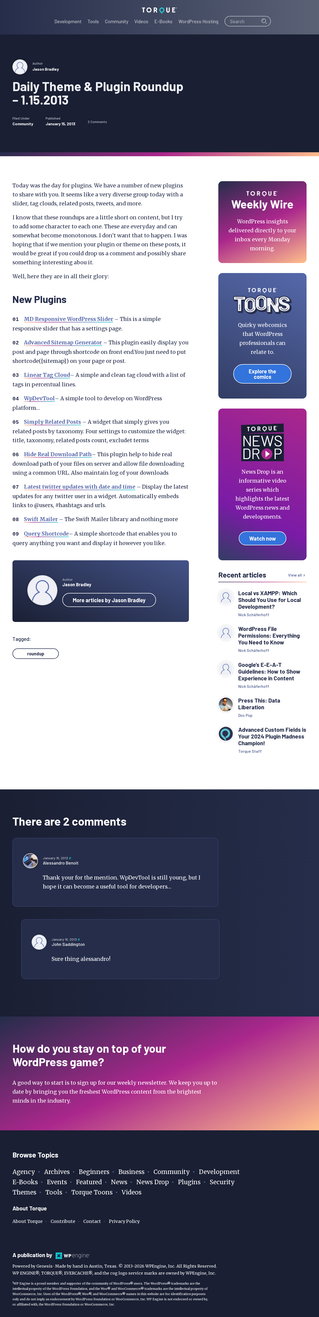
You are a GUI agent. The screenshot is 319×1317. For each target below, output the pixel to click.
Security (222, 1182)
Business (131, 1172)
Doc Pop (245, 715)
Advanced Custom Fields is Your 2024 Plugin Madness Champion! (272, 736)
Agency (23, 1172)
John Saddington (68, 944)
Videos (132, 1192)
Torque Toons (92, 1192)
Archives (57, 1172)
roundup (35, 653)
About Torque (27, 1221)
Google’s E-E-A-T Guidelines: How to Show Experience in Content (269, 671)
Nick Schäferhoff (253, 614)
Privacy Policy (124, 1221)
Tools (53, 1192)
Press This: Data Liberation (259, 704)
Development (219, 1172)
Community (22, 123)
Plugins (189, 1182)
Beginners (94, 1172)
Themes (24, 1192)
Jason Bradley (45, 69)
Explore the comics (262, 374)
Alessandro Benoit (61, 863)
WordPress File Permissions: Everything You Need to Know (269, 635)
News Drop (152, 1182)
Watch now (262, 538)
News (119, 1182)
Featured (89, 1182)
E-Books (25, 1182)
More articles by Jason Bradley (109, 600)
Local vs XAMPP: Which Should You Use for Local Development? (269, 600)
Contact (92, 1221)
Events (57, 1182)
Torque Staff (250, 751)
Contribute (63, 1221)
